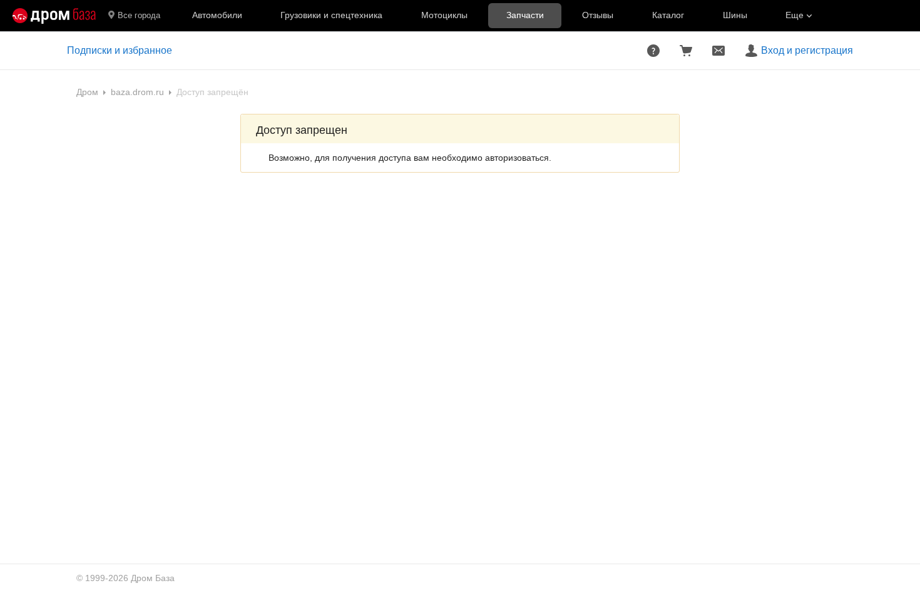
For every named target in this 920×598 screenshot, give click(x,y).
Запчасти (525, 15)
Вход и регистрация (807, 50)
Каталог (668, 15)
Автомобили (217, 15)
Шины (735, 15)
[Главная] (54, 15)
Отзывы (597, 15)
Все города (139, 15)
